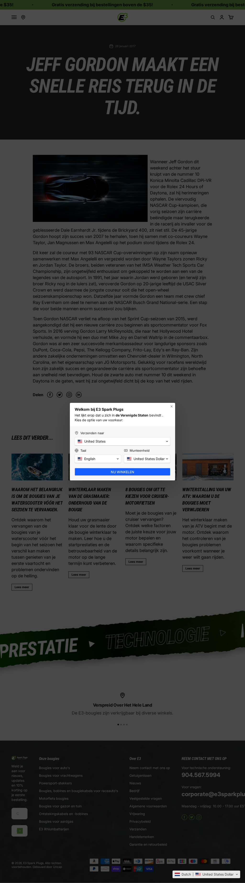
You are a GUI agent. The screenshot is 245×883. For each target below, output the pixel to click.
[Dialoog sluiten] (171, 406)
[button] (206, 874)
